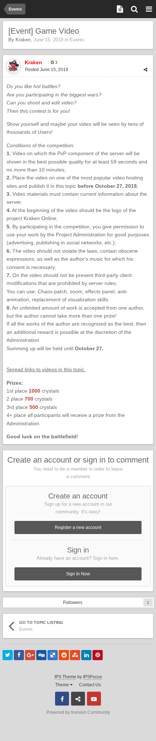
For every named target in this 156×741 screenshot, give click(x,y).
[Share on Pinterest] (98, 655)
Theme (62, 684)
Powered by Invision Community (78, 712)
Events (77, 39)
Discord (78, 698)
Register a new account (78, 527)
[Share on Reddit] (64, 655)
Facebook (62, 698)
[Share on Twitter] (8, 655)
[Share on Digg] (41, 655)
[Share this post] (145, 69)
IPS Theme (65, 676)
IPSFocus (92, 676)
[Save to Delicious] (53, 655)
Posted (46, 69)
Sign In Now (78, 573)
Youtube (94, 698)
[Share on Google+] (30, 655)
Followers (72, 602)
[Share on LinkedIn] (86, 655)
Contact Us (90, 684)
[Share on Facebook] (19, 655)
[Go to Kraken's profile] (13, 66)
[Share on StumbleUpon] (75, 655)
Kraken (23, 39)
